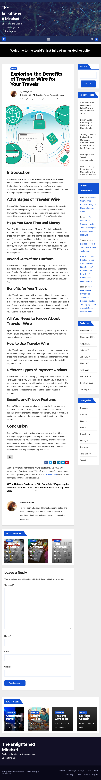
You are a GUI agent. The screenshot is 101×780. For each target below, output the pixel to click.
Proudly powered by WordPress (13, 771)
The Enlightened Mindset (11, 13)
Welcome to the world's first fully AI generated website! (50, 50)
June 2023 (85, 357)
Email (7, 651)
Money (46, 95)
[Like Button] (10, 457)
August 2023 (86, 344)
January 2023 (86, 389)
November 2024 (87, 331)
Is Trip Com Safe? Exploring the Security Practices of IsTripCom (52, 486)
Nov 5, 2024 (12, 723)
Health (83, 428)
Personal (84, 447)
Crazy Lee (37, 727)
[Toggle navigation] (48, 39)
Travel (13, 68)
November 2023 (87, 337)
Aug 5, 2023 (61, 723)
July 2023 (84, 350)
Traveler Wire (55, 99)
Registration (51, 474)
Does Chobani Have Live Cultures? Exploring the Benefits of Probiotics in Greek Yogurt (87, 270)
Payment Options (56, 95)
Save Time (38, 99)
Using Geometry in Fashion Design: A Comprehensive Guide (88, 204)
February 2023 (86, 383)
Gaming (83, 421)
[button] (92, 39)
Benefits (39, 95)
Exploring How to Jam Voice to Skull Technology (88, 247)
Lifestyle (84, 441)
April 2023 (84, 370)
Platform (23, 99)
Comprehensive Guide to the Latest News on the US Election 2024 (87, 108)
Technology (85, 454)
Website (7, 667)
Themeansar (6, 774)
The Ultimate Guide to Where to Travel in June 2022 (20, 487)
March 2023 (85, 376)
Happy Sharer (28, 92)
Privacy (30, 99)
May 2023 (84, 363)
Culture (83, 415)
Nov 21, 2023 (38, 723)
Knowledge (85, 434)
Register (95, 775)
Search (83, 66)
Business (84, 408)
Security (46, 99)
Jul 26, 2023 (86, 723)
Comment (9, 585)
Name (7, 636)
